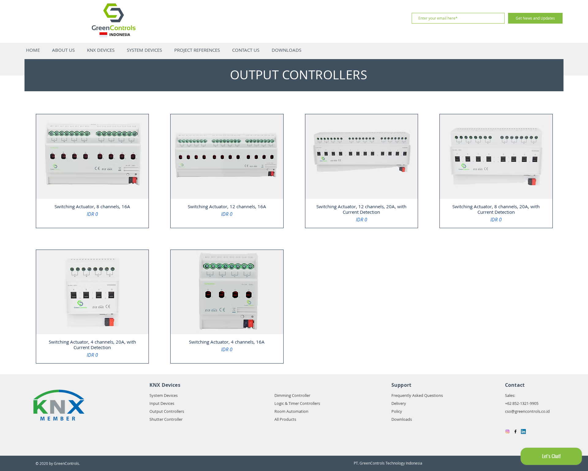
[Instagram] (507, 431)
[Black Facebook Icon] (515, 431)
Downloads (401, 419)
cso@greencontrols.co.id (527, 411)
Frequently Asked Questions (417, 395)
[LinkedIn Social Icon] (523, 431)
